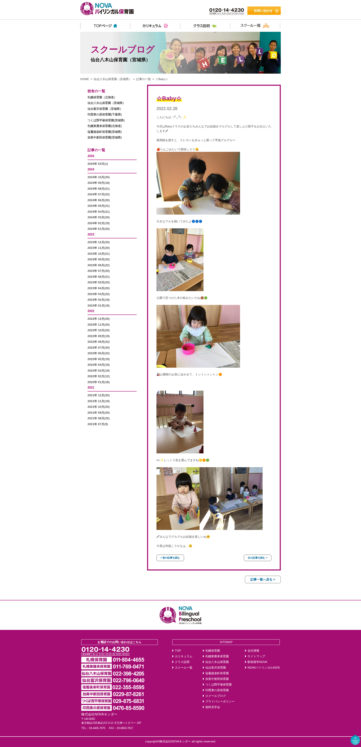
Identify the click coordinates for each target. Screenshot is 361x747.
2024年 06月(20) (99, 200)
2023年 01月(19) (99, 305)
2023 (91, 234)
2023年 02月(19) (99, 299)
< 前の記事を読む (170, 557)
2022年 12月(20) (99, 318)
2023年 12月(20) (99, 242)
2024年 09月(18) (99, 182)
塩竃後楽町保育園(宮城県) (105, 131)
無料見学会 (212, 707)
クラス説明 (182, 662)
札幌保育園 (212, 650)
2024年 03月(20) (99, 217)
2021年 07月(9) (98, 424)
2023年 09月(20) (99, 259)
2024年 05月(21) (99, 205)
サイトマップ (256, 656)
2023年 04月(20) (99, 288)
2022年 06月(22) (99, 353)
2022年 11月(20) (99, 324)
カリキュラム (183, 656)
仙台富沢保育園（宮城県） (105, 108)
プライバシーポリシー (220, 701)
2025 (91, 156)
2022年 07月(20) (99, 347)
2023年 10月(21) (99, 253)
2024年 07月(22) (99, 194)
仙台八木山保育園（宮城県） (113, 79)
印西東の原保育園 (217, 690)
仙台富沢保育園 (215, 667)
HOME (84, 79)
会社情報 (253, 650)
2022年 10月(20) (99, 330)
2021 (91, 387)
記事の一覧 (143, 79)
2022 (91, 311)
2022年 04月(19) (99, 364)
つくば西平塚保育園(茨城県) (106, 120)
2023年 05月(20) (99, 282)
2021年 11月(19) (99, 401)
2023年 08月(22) (99, 265)
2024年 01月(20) (99, 228)
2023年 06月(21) (99, 276)
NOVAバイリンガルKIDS (264, 667)
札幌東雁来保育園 (217, 656)
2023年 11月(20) (99, 247)
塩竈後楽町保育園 (217, 673)
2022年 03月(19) (99, 370)
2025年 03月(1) (98, 163)
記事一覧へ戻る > (262, 579)
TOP (178, 650)
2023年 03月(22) (99, 294)
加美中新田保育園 (217, 678)
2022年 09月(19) (99, 336)
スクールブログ (215, 695)
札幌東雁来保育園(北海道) (105, 126)
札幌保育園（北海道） (102, 97)
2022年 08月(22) (99, 341)
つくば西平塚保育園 (218, 684)
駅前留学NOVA (257, 662)
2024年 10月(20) (99, 177)
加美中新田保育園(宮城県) (105, 137)
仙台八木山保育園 (217, 662)
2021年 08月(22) (99, 418)
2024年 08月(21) (99, 188)
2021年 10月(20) (99, 406)
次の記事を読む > (257, 557)
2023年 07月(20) (99, 270)
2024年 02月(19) (99, 223)
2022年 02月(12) (99, 376)
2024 (91, 169)
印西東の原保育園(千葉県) (105, 114)
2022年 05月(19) (99, 359)
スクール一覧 (183, 667)
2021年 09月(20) (99, 412)
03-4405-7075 (97, 728)
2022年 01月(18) (99, 382)
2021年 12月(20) (99, 395)
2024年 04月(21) (99, 211)
